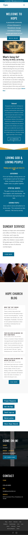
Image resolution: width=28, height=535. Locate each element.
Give (18, 524)
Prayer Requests (10, 401)
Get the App (8, 406)
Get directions (10, 457)
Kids (20, 521)
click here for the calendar (9, 453)
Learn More (8, 254)
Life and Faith (14, 309)
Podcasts (13, 526)
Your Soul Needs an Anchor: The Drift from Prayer (13, 334)
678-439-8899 (7, 485)
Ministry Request (11, 528)
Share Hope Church (11, 424)
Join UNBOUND (14, 139)
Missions (16, 521)
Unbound (14, 103)
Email (18, 526)
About (10, 521)
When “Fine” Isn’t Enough (11, 307)
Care (22, 524)
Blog (6, 521)
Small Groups (12, 524)
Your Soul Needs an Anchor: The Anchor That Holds (13, 359)
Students (5, 524)
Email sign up (9, 412)
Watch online (9, 418)
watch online (13, 38)
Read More (14, 382)
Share (18, 528)
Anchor (12, 336)
